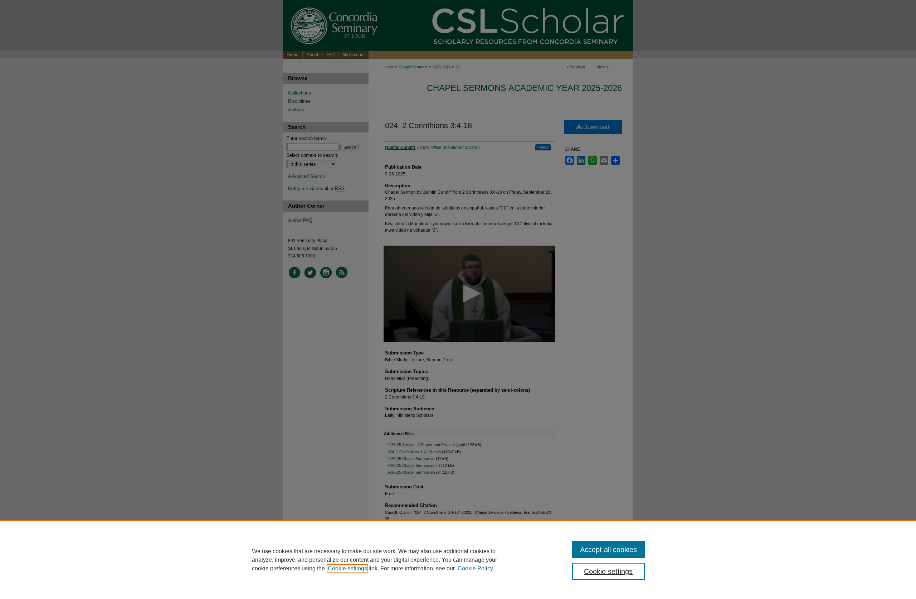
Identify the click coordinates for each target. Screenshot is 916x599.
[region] (458, 559)
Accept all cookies (608, 550)
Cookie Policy (475, 568)
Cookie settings (347, 568)
